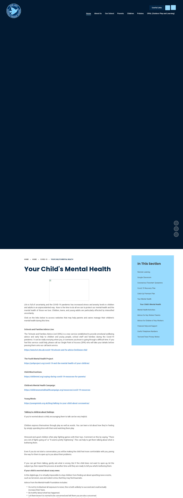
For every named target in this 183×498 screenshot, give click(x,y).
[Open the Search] (167, 7)
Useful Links (157, 8)
